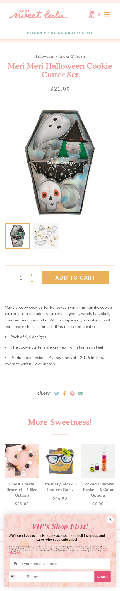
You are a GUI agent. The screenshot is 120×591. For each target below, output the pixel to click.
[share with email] (80, 393)
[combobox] (17, 577)
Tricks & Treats (72, 56)
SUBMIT (102, 576)
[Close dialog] (110, 519)
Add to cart (75, 278)
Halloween (43, 56)
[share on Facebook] (64, 393)
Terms (19, 553)
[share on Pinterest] (72, 393)
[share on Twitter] (56, 393)
